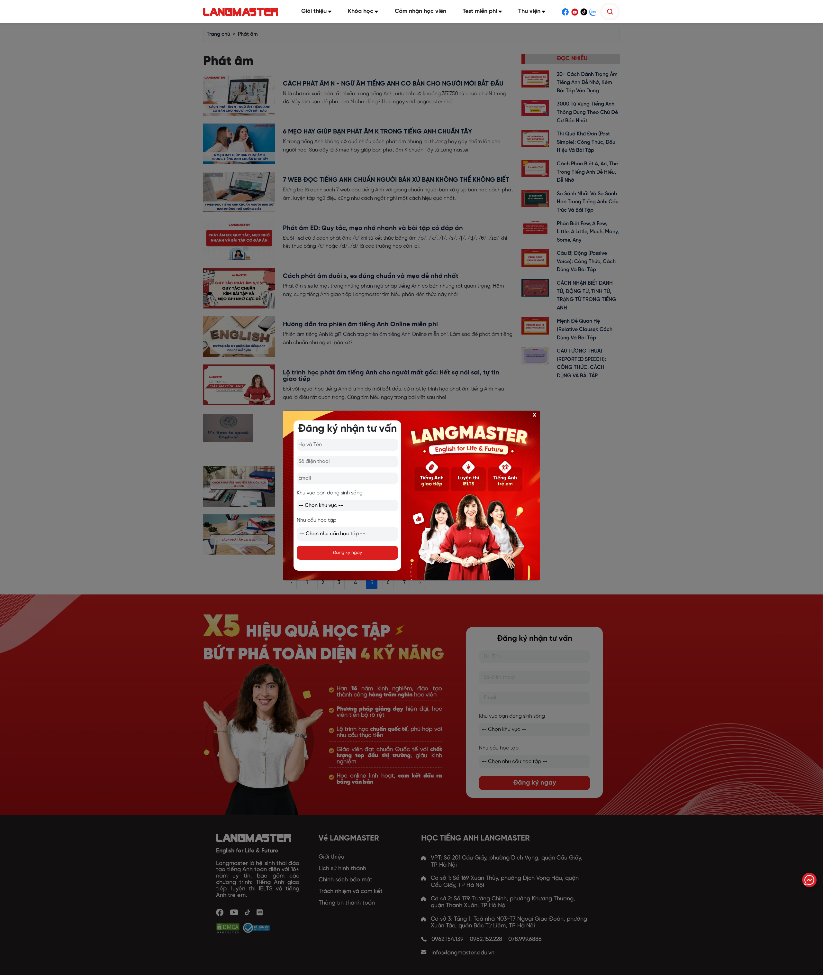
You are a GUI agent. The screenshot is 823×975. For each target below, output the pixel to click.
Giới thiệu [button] (314, 11)
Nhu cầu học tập (316, 520)
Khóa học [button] (360, 11)
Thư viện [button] (529, 11)
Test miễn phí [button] (480, 11)
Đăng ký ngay (347, 552)
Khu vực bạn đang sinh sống (330, 493)
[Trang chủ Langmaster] (242, 12)
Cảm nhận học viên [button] (420, 11)
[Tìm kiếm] (610, 11)
